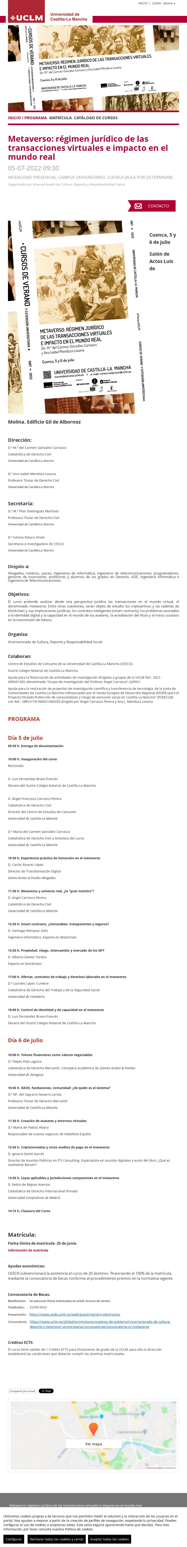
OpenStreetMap (155, 1467)
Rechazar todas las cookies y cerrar (56, 1539)
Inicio (143, 3)
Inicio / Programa (27, 117)
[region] (93, 1527)
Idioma (167, 3)
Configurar (14, 1539)
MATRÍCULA (60, 117)
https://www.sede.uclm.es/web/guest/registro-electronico (74, 1314)
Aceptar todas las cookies (109, 1539)
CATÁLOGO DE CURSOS (95, 117)
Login (156, 3)
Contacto (158, 206)
